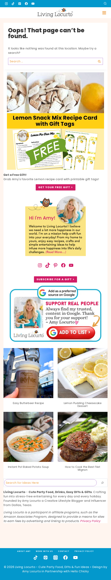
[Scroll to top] (102, 567)
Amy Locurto (31, 571)
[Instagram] (6, 4)
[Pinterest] (20, 4)
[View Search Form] (105, 3)
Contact (63, 551)
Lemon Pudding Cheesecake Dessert (83, 404)
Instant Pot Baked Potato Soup (28, 466)
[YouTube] (33, 4)
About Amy (24, 551)
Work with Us (44, 551)
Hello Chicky (80, 571)
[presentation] (28, 373)
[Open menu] (104, 13)
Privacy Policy (90, 521)
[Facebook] (26, 4)
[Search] (102, 482)
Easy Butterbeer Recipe (28, 403)
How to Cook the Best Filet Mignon (82, 468)
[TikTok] (13, 4)
